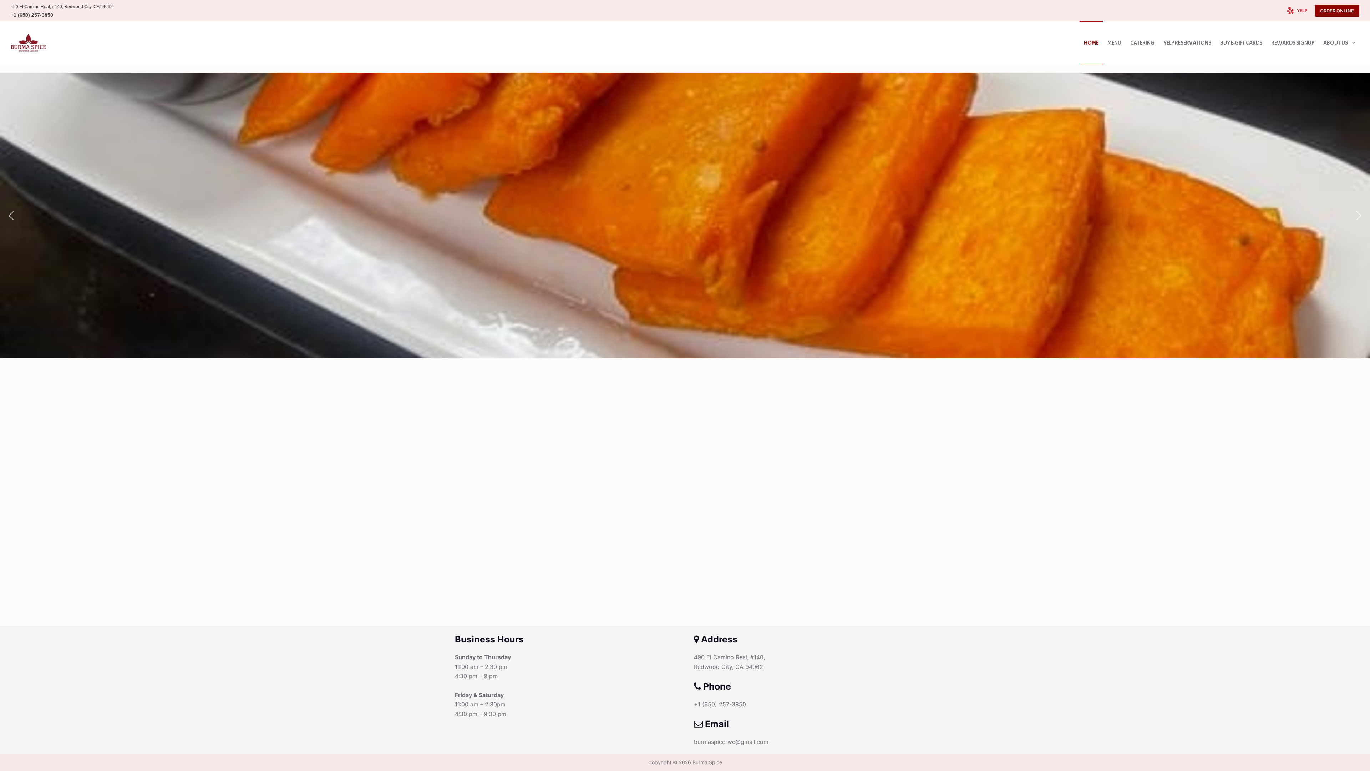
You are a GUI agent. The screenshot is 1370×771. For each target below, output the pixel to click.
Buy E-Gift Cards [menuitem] (1241, 42)
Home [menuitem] (1091, 42)
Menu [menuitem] (1114, 42)
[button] (11, 215)
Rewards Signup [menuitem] (1292, 42)
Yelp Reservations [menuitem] (1187, 42)
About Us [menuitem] (1335, 42)
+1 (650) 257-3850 (32, 15)
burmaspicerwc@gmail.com (731, 741)
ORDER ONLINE (1337, 11)
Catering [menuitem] (1142, 42)
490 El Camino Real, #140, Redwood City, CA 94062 (62, 6)
